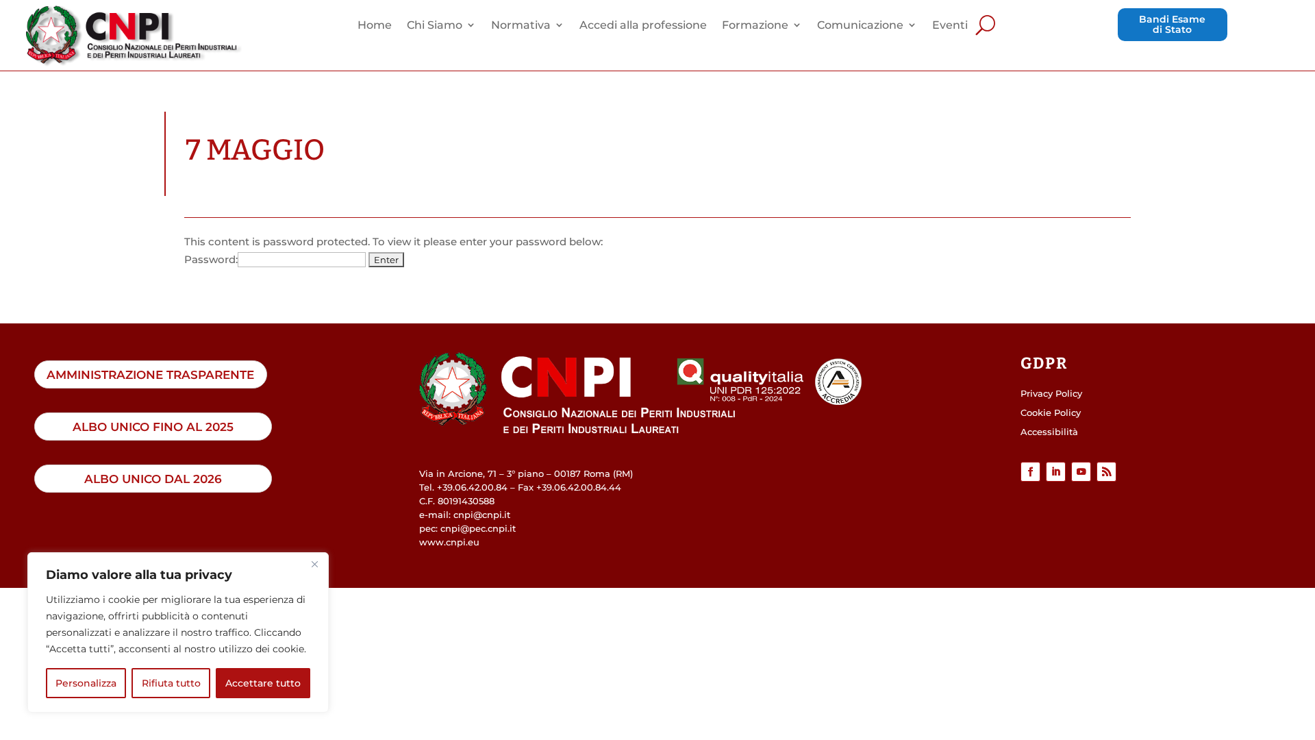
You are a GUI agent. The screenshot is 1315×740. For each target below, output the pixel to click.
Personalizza (85, 683)
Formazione (755, 26)
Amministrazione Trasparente (150, 374)
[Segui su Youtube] (1081, 472)
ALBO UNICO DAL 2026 (153, 478)
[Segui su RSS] (1106, 472)
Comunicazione (860, 26)
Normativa (521, 26)
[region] (178, 632)
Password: (211, 259)
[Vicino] (314, 564)
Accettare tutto (263, 683)
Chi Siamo (434, 26)
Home (375, 26)
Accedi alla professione (643, 26)
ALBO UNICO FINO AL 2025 (153, 426)
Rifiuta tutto (171, 683)
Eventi (950, 26)
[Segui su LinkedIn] (1056, 472)
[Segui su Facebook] (1030, 472)
